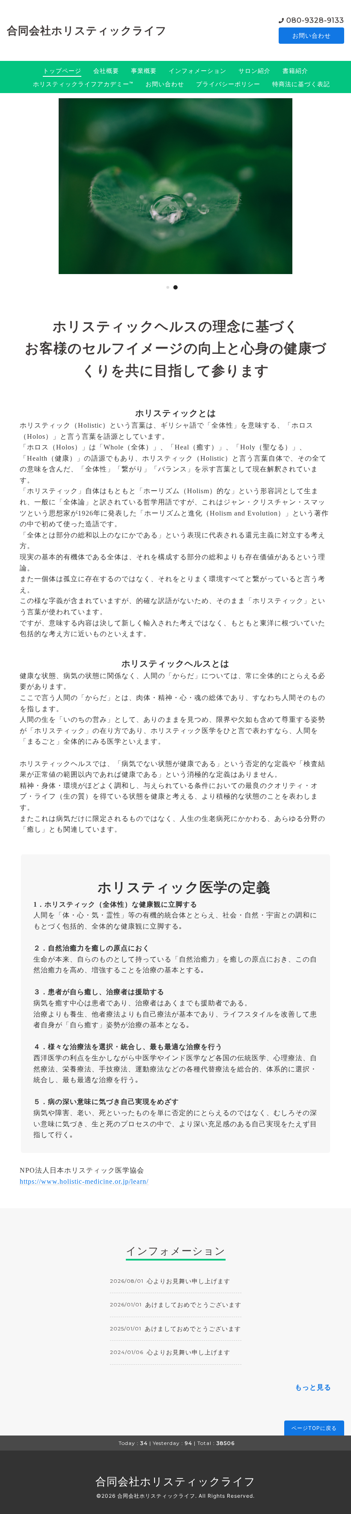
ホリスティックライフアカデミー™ (83, 83)
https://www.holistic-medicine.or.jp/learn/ (84, 1181)
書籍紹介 (295, 70)
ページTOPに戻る (314, 1428)
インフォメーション (197, 70)
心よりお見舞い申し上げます (188, 1281)
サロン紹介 (254, 70)
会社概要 (106, 70)
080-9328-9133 (315, 20)
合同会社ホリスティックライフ (87, 30)
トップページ (62, 70)
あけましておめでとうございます (193, 1304)
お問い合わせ (311, 35)
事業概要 (144, 70)
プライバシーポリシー (228, 83)
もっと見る (313, 1387)
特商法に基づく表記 (301, 83)
